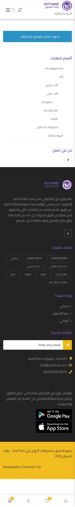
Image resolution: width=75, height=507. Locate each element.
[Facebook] (68, 159)
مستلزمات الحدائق (47, 127)
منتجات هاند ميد (58, 282)
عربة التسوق (61, 313)
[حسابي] (28, 501)
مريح (13, 274)
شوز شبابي (61, 274)
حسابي (64, 306)
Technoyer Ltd (31, 467)
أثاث (61, 76)
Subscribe (67, 345)
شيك (43, 274)
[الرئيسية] (66, 501)
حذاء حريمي (33, 266)
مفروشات (47, 102)
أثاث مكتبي (51, 85)
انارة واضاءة (51, 110)
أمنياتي (64, 320)
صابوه (28, 274)
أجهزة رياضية (55, 135)
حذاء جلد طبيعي (58, 266)
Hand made (34, 258)
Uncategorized (54, 68)
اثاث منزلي (52, 93)
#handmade (59, 258)
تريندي (14, 258)
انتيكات (54, 118)
